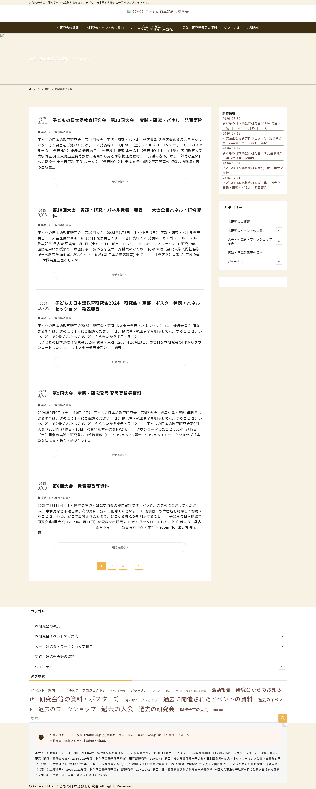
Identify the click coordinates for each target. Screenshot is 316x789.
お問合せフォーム (177, 735)
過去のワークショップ (67, 709)
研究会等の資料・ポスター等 (80, 698)
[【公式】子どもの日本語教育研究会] (158, 13)
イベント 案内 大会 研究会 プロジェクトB (68, 690)
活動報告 (221, 689)
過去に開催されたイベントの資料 (208, 699)
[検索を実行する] (282, 718)
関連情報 (218, 710)
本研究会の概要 (239, 221)
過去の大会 (117, 708)
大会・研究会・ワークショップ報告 (250, 241)
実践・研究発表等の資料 (245, 252)
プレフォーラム (162, 690)
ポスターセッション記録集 (191, 690)
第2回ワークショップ (141, 699)
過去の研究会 (157, 709)
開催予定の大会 (194, 709)
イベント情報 (117, 690)
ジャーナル (236, 261)
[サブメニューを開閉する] (279, 230)
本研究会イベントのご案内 (247, 230)
